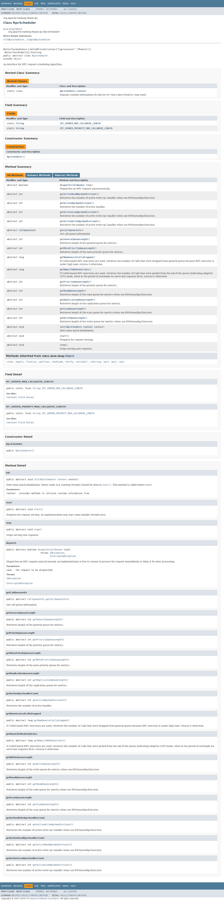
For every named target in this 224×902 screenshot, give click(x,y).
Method (43, 13)
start (63, 336)
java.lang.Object (12, 29)
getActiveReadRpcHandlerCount (78, 194)
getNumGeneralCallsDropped (76, 257)
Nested (16, 13)
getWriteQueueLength (72, 318)
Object (18, 58)
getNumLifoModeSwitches (74, 269)
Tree (43, 3)
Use (36, 3)
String (20, 123)
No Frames (52, 9)
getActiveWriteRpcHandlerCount (79, 221)
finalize (31, 361)
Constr (33, 13)
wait (106, 361)
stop (62, 345)
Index (65, 3)
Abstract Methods (66, 175)
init (62, 327)
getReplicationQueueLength (76, 299)
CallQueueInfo (27, 230)
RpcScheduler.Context (73, 91)
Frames (40, 9)
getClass (44, 361)
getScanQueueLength (71, 308)
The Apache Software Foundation (42, 898)
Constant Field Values (20, 397)
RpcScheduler (40, 55)
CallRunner (78, 185)
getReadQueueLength (71, 290)
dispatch (65, 185)
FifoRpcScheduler (13, 39)
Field (24, 13)
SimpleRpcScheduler (39, 39)
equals (19, 361)
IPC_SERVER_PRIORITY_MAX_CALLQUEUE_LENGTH (86, 128)
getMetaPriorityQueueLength (77, 248)
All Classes (70, 9)
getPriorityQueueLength (74, 281)
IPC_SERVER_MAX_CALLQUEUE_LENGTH (80, 123)
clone (9, 361)
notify (69, 361)
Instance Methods (38, 175)
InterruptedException (63, 556)
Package (17, 3)
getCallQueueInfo (70, 230)
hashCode (57, 361)
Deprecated (54, 3)
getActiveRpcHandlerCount (75, 203)
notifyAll (82, 361)
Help (73, 3)
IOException (57, 553)
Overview (6, 3)
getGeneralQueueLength (73, 239)
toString (95, 361)
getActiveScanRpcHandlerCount (78, 212)
